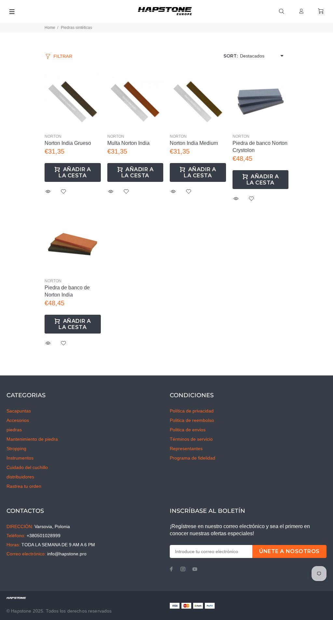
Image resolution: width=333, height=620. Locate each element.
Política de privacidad (192, 410)
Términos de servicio (191, 439)
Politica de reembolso (192, 420)
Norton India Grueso (68, 143)
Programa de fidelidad (192, 458)
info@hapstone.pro (67, 553)
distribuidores (20, 476)
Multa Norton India (128, 143)
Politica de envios (188, 429)
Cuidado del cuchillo (27, 467)
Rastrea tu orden (24, 486)
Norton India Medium (194, 143)
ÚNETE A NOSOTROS (289, 551)
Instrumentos (20, 458)
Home (50, 27)
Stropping (16, 448)
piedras (14, 429)
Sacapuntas (19, 410)
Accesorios (18, 420)
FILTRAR (62, 56)
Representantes (186, 448)
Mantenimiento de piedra (32, 439)
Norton (53, 136)
